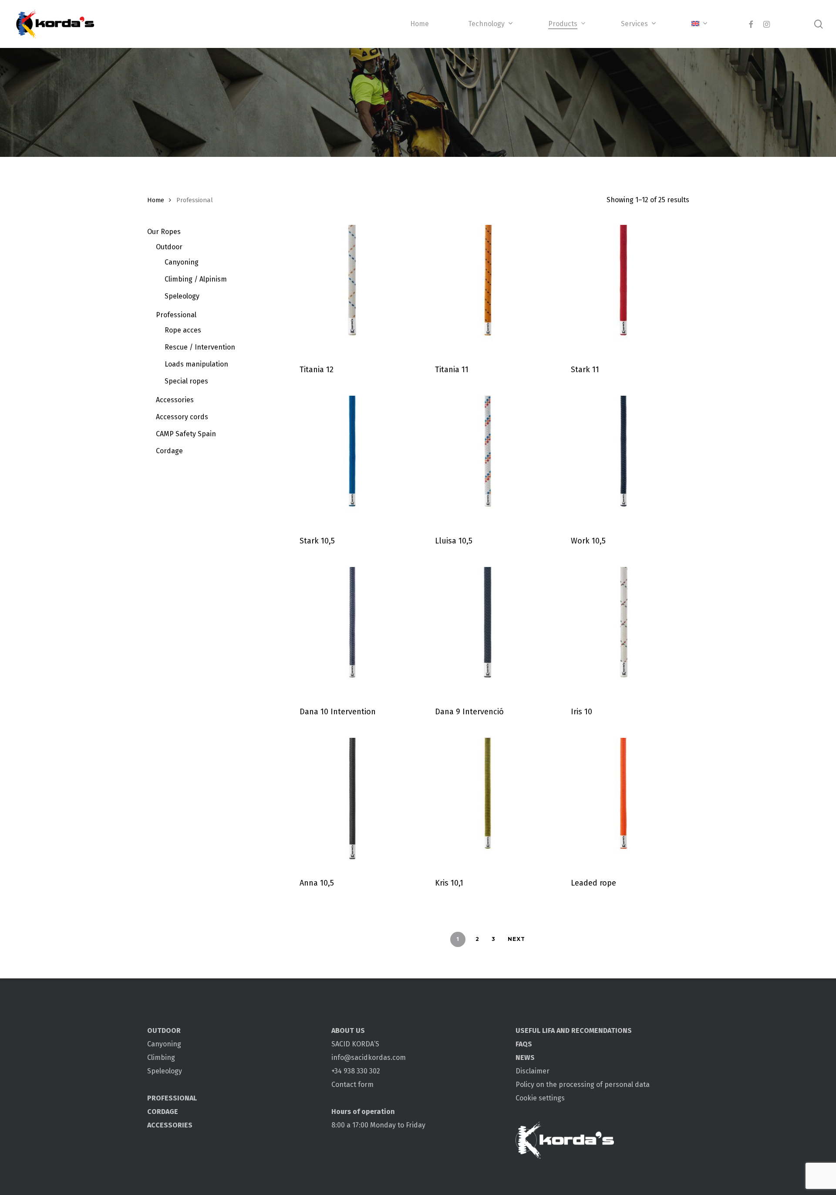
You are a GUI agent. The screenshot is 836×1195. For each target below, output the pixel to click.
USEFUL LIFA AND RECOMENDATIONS (574, 1030)
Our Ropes (164, 231)
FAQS (524, 1044)
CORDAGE (162, 1111)
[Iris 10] (624, 631)
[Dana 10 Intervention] (352, 631)
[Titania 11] (488, 289)
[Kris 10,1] (488, 802)
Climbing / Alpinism (196, 279)
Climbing (161, 1057)
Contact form (352, 1084)
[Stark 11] (624, 289)
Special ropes (186, 381)
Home (155, 200)
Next (516, 939)
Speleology (182, 296)
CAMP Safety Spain (186, 434)
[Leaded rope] (624, 802)
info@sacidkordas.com (368, 1057)
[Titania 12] (352, 289)
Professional (176, 315)
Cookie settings (540, 1098)
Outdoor (169, 247)
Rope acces (183, 330)
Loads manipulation (196, 364)
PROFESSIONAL (172, 1098)
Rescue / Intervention (200, 347)
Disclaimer (532, 1071)
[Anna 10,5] (352, 802)
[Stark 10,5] (352, 459)
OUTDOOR (164, 1030)
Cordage (169, 451)
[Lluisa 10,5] (488, 459)
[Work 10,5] (624, 459)
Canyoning (182, 262)
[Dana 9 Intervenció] (488, 631)
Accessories (175, 400)
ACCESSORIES (169, 1125)
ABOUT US (348, 1030)
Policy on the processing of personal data (583, 1084)
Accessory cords (182, 417)
